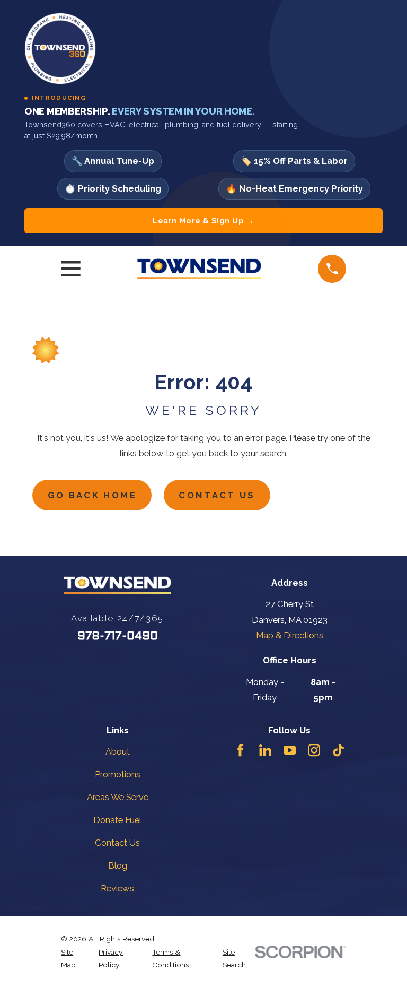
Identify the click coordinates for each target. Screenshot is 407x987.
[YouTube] (290, 750)
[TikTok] (338, 750)
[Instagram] (314, 750)
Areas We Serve (117, 797)
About (117, 751)
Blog (117, 865)
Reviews (117, 888)
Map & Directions (289, 635)
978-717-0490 (117, 636)
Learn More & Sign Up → (203, 220)
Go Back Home (92, 495)
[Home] (199, 268)
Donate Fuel (117, 820)
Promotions (117, 774)
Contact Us (217, 495)
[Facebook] (240, 750)
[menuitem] (73, 959)
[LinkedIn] (265, 750)
